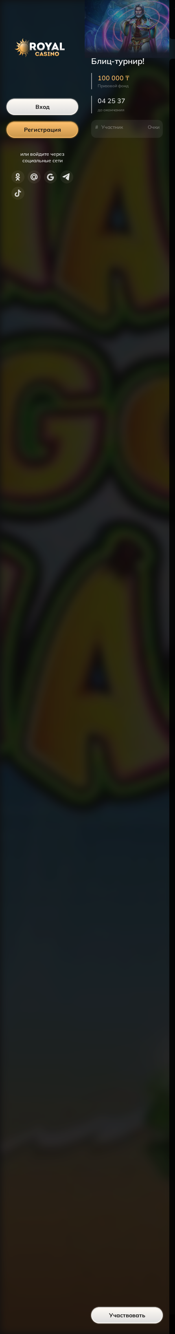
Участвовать (127, 1315)
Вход (42, 106)
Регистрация (42, 129)
